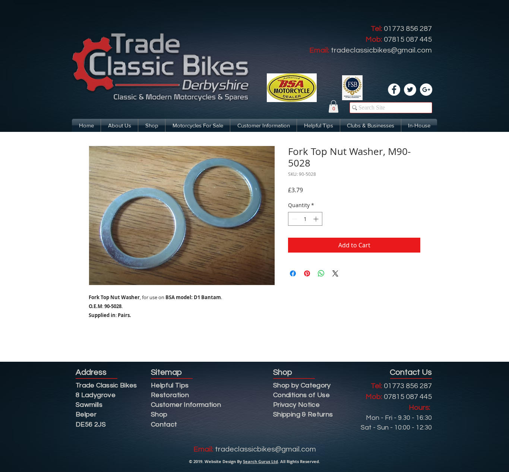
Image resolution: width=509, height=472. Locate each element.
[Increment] (316, 218)
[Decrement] (293, 218)
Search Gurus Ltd (260, 461)
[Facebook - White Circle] (394, 89)
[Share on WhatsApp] (321, 273)
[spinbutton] (305, 218)
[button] (333, 106)
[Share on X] (335, 273)
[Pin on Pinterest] (307, 273)
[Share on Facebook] (292, 273)
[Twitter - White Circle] (410, 89)
